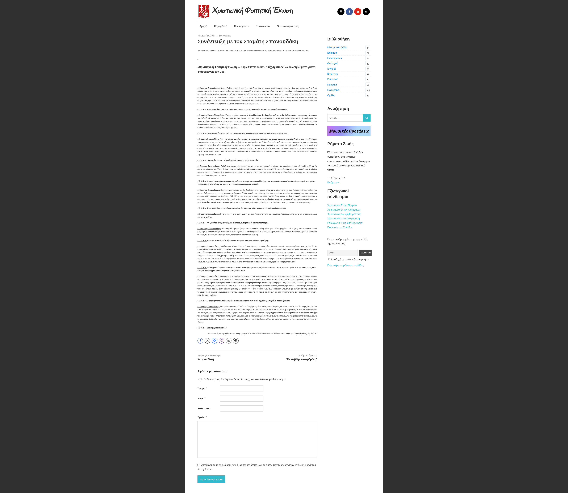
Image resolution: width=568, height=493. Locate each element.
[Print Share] (236, 341)
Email (201, 398)
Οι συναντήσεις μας (288, 26)
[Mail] (366, 11)
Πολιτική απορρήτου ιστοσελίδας (345, 265)
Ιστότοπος (203, 408)
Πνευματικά (333, 90)
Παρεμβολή (220, 26)
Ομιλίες (331, 95)
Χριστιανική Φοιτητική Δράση (343, 218)
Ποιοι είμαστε (241, 26)
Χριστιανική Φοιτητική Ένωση (253, 9)
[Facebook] (349, 11)
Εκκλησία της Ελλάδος (339, 227)
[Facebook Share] (200, 341)
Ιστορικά (331, 68)
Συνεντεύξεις (225, 35)
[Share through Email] (228, 341)
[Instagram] (340, 11)
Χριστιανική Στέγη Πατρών (342, 205)
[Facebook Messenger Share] (214, 341)
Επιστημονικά (334, 58)
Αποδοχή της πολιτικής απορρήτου (349, 259)
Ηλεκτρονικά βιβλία (337, 47)
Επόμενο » (333, 182)
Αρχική (203, 26)
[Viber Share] (221, 341)
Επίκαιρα (332, 52)
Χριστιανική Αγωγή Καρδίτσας (344, 214)
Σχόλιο (202, 417)
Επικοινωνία (263, 26)
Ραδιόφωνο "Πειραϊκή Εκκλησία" (345, 223)
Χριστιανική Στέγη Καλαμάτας (343, 210)
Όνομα (202, 388)
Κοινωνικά (332, 79)
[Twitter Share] (207, 341)
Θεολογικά (332, 63)
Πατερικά (332, 84)
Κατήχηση (332, 74)
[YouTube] (357, 11)
